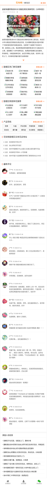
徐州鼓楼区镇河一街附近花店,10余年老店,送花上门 (20, 468)
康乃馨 (15, 130)
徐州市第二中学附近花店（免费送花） (16, 475)
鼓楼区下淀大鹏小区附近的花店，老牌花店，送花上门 (21, 464)
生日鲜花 (32, 130)
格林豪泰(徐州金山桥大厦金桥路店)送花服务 (18, 448)
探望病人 (40, 130)
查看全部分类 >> (38, 122)
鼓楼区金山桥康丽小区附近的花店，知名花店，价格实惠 (22, 452)
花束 (6, 126)
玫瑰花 (40, 126)
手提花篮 (32, 126)
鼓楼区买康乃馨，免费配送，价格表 (15, 460)
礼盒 (15, 126)
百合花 (6, 130)
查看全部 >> (40, 67)
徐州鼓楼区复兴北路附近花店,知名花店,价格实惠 (20, 471)
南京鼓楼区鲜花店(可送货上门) (13, 456)
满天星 (23, 130)
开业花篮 (23, 126)
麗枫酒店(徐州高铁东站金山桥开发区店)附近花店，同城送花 (23, 444)
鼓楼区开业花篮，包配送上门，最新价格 (17, 441)
